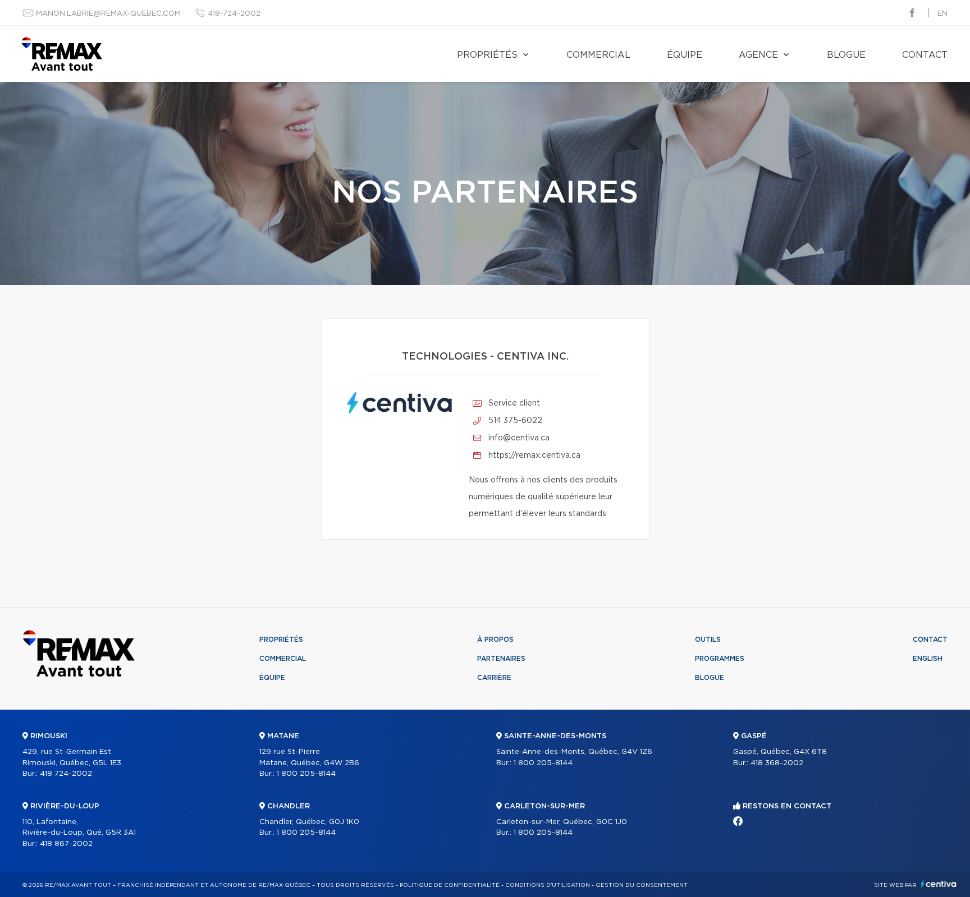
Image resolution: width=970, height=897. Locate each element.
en (942, 13)
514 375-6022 (515, 421)
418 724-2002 (66, 774)
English (927, 658)
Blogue (846, 54)
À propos (495, 639)
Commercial (598, 54)
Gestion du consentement (642, 885)
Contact (925, 54)
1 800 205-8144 (306, 774)
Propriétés (487, 54)
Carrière (494, 677)
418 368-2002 (777, 763)
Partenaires (501, 658)
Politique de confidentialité (450, 885)
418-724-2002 (234, 13)
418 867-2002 (66, 844)
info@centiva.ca (519, 438)
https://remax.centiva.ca (534, 455)
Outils (708, 639)
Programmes (719, 658)
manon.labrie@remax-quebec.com (108, 13)
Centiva (939, 883)
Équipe (684, 54)
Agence (758, 54)
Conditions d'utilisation (547, 885)
